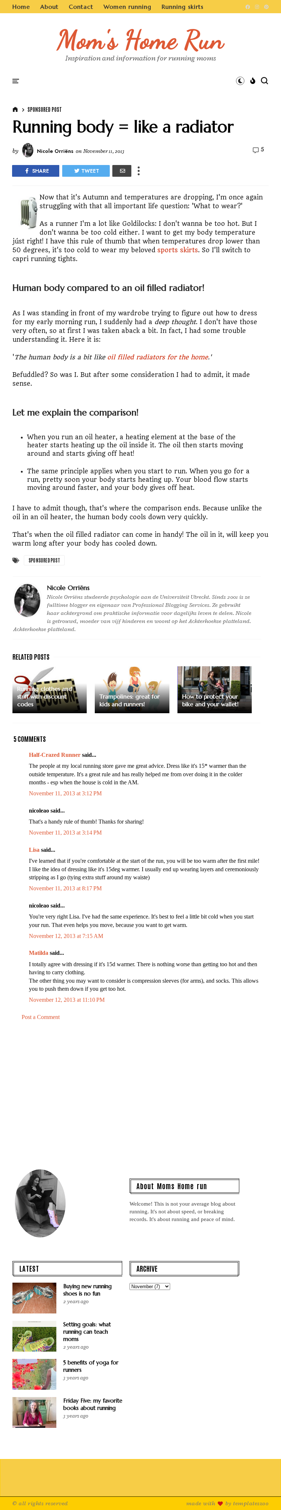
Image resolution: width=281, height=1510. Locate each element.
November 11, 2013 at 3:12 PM (65, 793)
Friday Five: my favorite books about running (92, 1404)
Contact (81, 6)
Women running (127, 6)
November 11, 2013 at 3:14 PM (65, 832)
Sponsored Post (44, 109)
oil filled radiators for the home (157, 357)
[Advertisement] (140, 1098)
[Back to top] (263, 1492)
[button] (240, 80)
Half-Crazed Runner (54, 755)
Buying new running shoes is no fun (87, 1290)
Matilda (38, 953)
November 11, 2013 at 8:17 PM (65, 888)
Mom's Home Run (140, 39)
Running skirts (182, 6)
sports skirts (177, 250)
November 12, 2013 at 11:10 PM (67, 1000)
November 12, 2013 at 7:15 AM (66, 936)
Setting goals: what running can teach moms (87, 1331)
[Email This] (121, 171)
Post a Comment (41, 1017)
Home (21, 6)
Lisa (34, 850)
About (49, 6)
